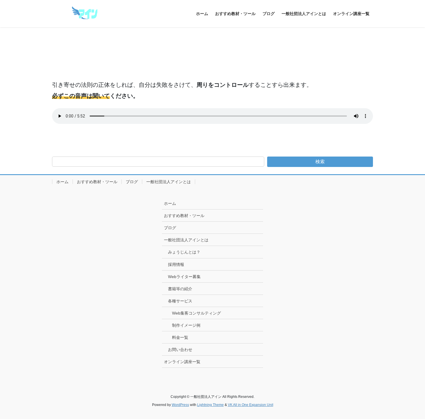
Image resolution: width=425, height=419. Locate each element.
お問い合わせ (180, 349)
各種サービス (180, 301)
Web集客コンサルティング (196, 313)
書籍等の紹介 (180, 288)
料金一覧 (180, 337)
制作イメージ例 (186, 325)
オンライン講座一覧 (182, 361)
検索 (320, 161)
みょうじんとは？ (184, 252)
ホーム (62, 181)
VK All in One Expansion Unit (250, 405)
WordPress (180, 405)
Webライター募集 (184, 276)
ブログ (132, 181)
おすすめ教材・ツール (97, 181)
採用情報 (176, 264)
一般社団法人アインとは (168, 181)
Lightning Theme (210, 405)
